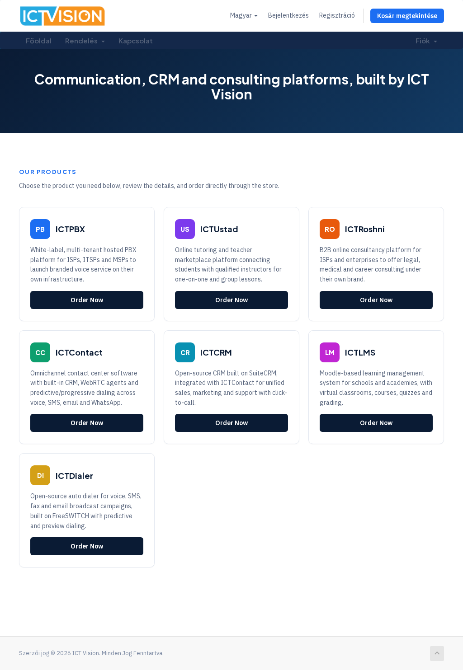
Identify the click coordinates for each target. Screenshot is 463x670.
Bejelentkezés (288, 15)
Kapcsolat (135, 40)
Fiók (424, 40)
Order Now (87, 300)
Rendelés (82, 40)
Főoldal (39, 40)
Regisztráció (337, 15)
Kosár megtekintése (407, 16)
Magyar (241, 15)
